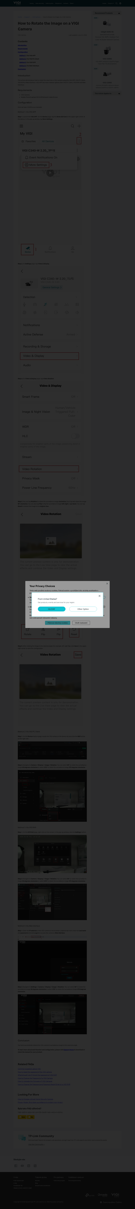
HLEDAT (51, 609)
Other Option (83, 609)
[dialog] (67, 604)
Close (100, 596)
